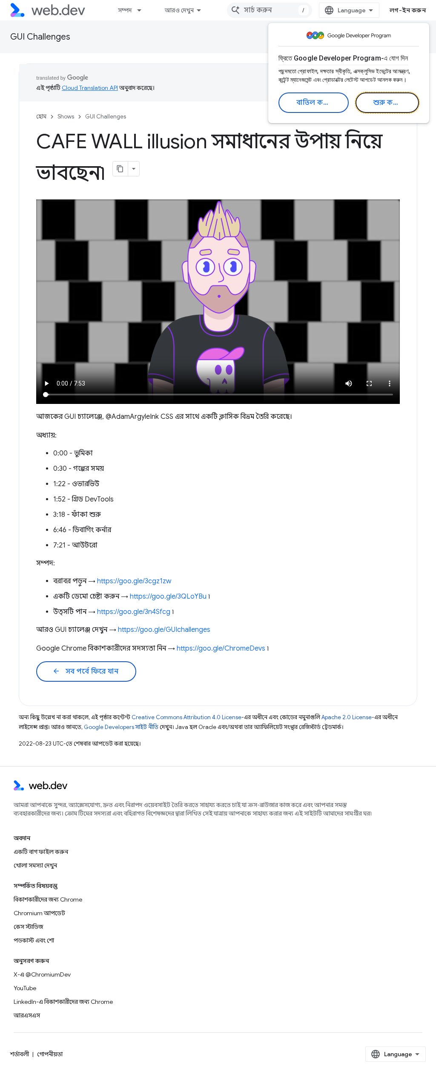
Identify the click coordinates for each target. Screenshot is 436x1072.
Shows (65, 116)
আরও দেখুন (179, 10)
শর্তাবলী (19, 1054)
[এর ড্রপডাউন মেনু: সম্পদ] (143, 10)
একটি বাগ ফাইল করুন (41, 852)
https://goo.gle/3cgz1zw (134, 581)
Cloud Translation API (90, 88)
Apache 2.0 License (346, 717)
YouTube (25, 988)
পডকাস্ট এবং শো (34, 940)
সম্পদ (125, 10)
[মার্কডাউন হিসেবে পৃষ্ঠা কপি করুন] (120, 168)
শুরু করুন (388, 102)
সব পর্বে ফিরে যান (85, 671)
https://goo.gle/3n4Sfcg (133, 612)
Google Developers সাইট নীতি (121, 727)
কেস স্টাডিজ (28, 927)
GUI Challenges (40, 37)
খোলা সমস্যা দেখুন (35, 865)
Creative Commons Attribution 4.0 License (186, 717)
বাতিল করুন (314, 102)
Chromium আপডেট (39, 913)
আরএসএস (27, 1015)
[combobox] (269, 10)
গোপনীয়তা (50, 1054)
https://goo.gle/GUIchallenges (164, 629)
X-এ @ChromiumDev (42, 974)
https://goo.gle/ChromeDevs (221, 648)
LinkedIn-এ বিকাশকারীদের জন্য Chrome (63, 1002)
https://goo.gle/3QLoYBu (168, 596)
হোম (41, 116)
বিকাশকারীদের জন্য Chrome (48, 899)
